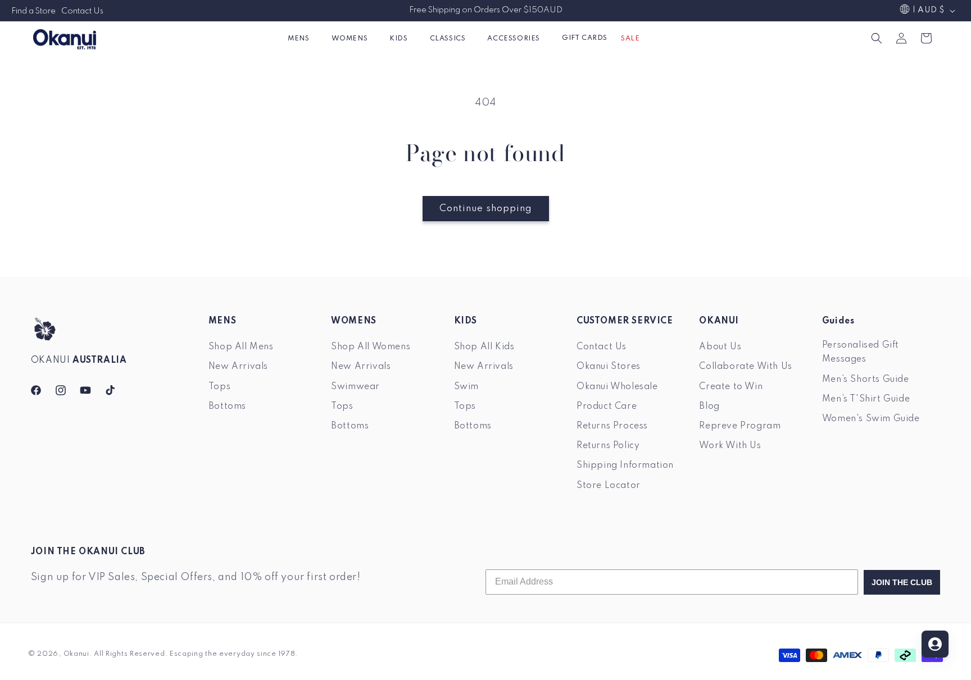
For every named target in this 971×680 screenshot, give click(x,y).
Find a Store (33, 11)
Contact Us (82, 11)
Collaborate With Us (745, 366)
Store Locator (609, 485)
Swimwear (355, 386)
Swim (466, 386)
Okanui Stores (609, 366)
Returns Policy (608, 445)
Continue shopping (485, 208)
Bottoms (227, 405)
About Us (720, 347)
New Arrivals (238, 366)
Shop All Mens (241, 347)
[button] (302, 38)
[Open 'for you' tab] (935, 644)
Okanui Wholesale (617, 386)
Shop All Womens (370, 347)
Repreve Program (740, 425)
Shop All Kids (484, 347)
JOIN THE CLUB (902, 582)
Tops (219, 386)
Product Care (607, 405)
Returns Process (612, 425)
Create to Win (731, 386)
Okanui (76, 654)
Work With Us (730, 445)
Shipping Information (625, 465)
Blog (709, 405)
